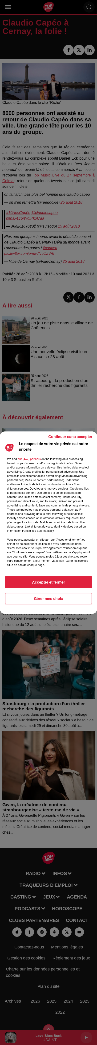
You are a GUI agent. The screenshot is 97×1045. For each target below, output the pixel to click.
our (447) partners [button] (29, 459)
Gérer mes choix (48, 598)
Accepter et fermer (48, 582)
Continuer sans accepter (70, 436)
